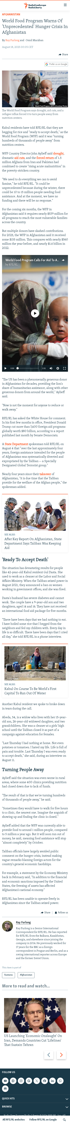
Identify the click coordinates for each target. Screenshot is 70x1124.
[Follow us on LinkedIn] (52, 1081)
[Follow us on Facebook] (44, 1081)
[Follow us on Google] (29, 1081)
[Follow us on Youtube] (5, 1081)
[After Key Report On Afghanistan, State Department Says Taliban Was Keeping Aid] (35, 513)
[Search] (64, 1120)
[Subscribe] (5, 1088)
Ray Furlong (12, 40)
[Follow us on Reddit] (13, 1081)
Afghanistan (11, 14)
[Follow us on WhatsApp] (60, 1081)
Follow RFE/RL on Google (43, 1119)
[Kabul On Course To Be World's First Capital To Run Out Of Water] (35, 663)
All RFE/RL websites (14, 1119)
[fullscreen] (64, 368)
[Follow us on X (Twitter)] (36, 1081)
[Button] (63, 54)
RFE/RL (13, 264)
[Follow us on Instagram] (21, 1081)
